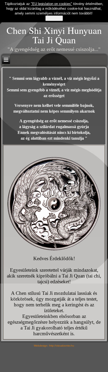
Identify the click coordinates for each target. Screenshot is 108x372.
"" (51, 4)
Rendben (54, 18)
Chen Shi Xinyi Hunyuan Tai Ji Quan (54, 35)
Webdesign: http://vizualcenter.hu (54, 345)
